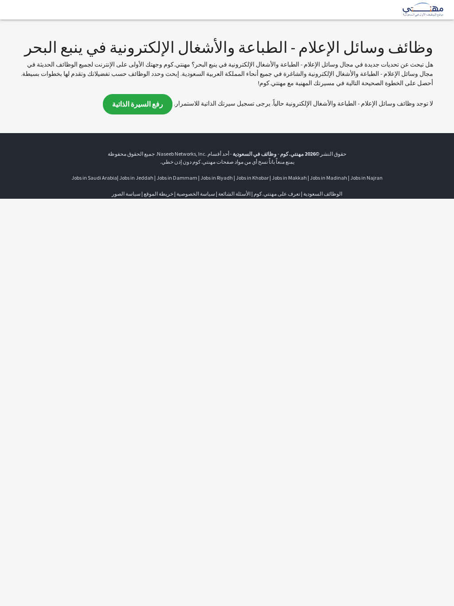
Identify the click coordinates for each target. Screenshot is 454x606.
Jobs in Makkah (289, 177)
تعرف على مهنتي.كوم (276, 193)
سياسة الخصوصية (195, 193)
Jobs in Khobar (252, 177)
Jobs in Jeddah (136, 177)
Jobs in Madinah (328, 177)
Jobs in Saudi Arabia (94, 177)
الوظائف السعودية (322, 193)
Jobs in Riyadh (216, 177)
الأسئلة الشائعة (234, 193)
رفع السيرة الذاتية (137, 104)
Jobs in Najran (366, 177)
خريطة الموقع (158, 193)
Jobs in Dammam (177, 177)
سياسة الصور (126, 193)
